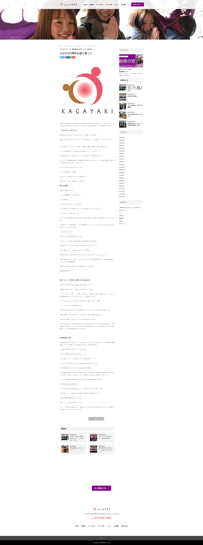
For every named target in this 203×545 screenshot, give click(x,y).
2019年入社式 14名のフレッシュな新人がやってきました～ (106, 449)
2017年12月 (122, 188)
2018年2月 (121, 183)
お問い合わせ (124, 526)
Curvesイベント (123, 210)
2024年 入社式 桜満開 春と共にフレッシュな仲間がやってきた (135, 88)
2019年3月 (121, 159)
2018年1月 (121, 186)
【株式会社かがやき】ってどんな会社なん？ (83, 49)
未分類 (120, 221)
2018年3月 (121, 180)
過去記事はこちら (123, 71)
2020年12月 (122, 143)
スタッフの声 (108, 4)
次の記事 (96, 418)
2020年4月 (121, 145)
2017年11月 (122, 191)
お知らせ (130, 69)
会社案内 (91, 4)
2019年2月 (121, 161)
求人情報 (123, 4)
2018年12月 (122, 167)
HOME (85, 4)
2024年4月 (121, 137)
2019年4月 (121, 156)
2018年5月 (121, 178)
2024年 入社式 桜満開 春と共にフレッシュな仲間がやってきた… (77, 438)
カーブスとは (99, 4)
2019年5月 (121, 153)
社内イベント (122, 223)
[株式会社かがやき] (68, 4)
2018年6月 (121, 175)
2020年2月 (121, 148)
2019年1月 (121, 164)
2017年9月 (121, 196)
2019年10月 (122, 151)
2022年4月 (121, 140)
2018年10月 (122, 169)
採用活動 (121, 218)
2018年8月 (121, 172)
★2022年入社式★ (132, 96)
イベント (116, 4)
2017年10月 (122, 194)
